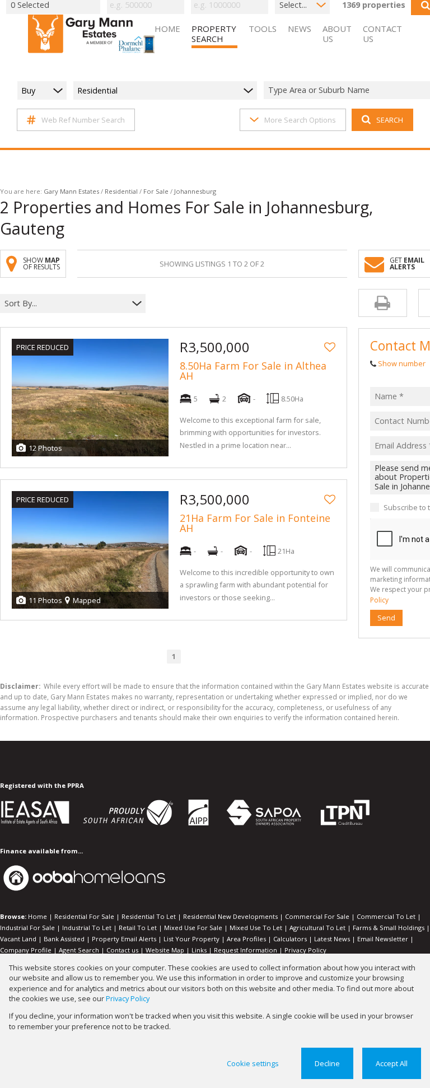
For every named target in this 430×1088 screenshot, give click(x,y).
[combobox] (65, 303)
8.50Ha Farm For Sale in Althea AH (253, 371)
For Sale (156, 191)
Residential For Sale (84, 916)
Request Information (245, 950)
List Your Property (191, 939)
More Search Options (300, 120)
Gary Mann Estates (71, 191)
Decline (327, 1063)
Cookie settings (253, 1063)
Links (199, 950)
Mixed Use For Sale (193, 927)
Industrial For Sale (27, 927)
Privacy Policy (305, 950)
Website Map (165, 950)
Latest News (332, 939)
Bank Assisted (64, 939)
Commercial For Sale (317, 916)
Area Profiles (246, 939)
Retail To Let (138, 927)
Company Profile (26, 950)
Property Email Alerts (124, 939)
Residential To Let (148, 916)
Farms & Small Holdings (388, 927)
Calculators (290, 939)
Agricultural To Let (317, 927)
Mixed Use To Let (256, 927)
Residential (121, 191)
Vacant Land (18, 939)
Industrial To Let (86, 927)
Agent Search (79, 950)
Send (386, 618)
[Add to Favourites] (329, 347)
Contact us (122, 950)
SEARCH (389, 120)
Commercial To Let (386, 916)
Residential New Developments (230, 916)
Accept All (392, 1063)
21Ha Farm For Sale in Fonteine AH (255, 523)
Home (37, 916)
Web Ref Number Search (83, 120)
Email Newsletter (382, 939)
